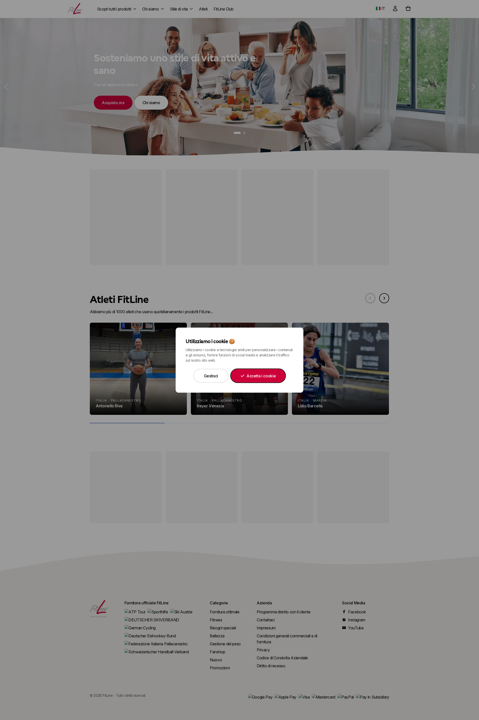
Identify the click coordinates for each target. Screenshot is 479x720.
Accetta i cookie (261, 375)
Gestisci (211, 375)
